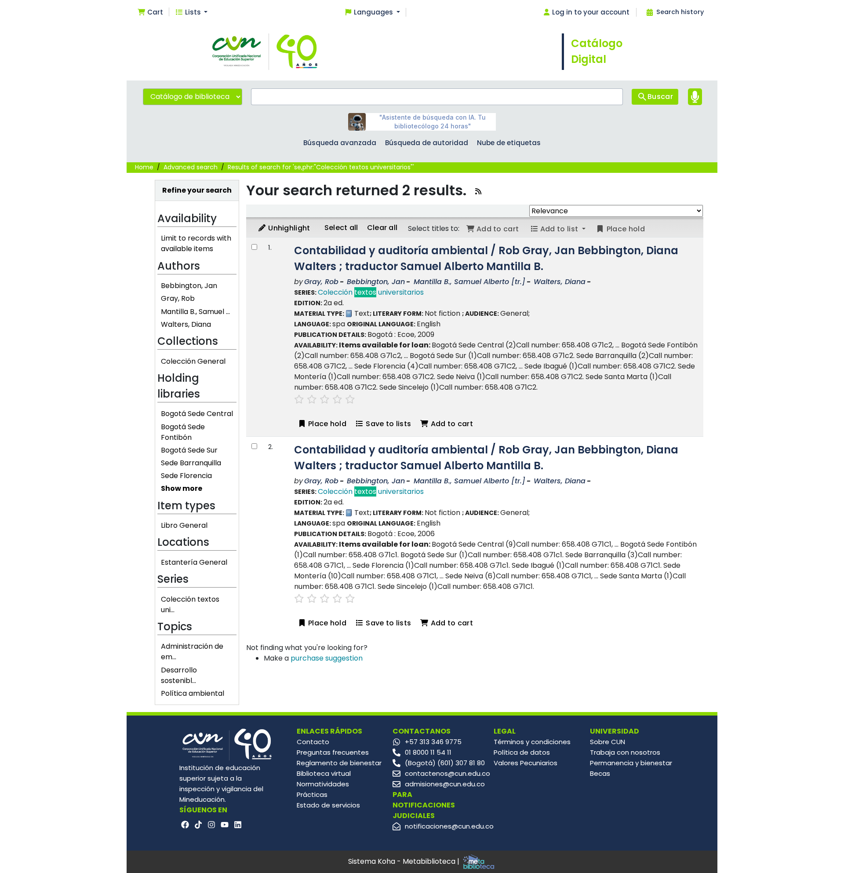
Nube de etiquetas (509, 142)
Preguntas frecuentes (333, 752)
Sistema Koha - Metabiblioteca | (404, 861)
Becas (600, 773)
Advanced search (191, 167)
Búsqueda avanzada (339, 142)
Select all (341, 228)
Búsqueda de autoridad (426, 142)
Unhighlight (288, 228)
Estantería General (194, 562)
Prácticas (312, 794)
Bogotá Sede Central (197, 414)
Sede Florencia (186, 476)
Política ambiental (192, 693)
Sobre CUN (607, 741)
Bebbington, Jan (189, 286)
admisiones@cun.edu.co (445, 784)
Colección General (193, 361)
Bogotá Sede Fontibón (183, 432)
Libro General (184, 525)
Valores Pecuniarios (525, 762)
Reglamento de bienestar (339, 762)
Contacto (313, 741)
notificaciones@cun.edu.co (449, 826)
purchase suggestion (327, 658)
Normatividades (323, 784)
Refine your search (197, 190)
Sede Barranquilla (191, 463)
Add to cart (451, 424)
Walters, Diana (186, 324)
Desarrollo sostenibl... (179, 675)
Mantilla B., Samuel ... (195, 312)
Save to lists (387, 424)
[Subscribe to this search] (478, 191)
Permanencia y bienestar (631, 762)
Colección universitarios (371, 292)
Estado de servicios (328, 805)
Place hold (326, 424)
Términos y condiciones (532, 741)
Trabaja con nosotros (625, 752)
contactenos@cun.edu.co (447, 773)
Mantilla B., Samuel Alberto (469, 282)
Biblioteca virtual (324, 773)
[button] (150, 12)
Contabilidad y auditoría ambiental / (486, 258)
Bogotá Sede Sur (189, 450)
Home (144, 167)
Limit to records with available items (196, 243)
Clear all (382, 228)
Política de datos (522, 752)
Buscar (660, 96)
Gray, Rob (178, 298)
